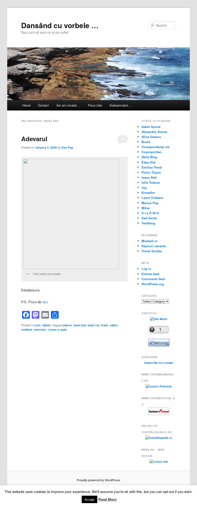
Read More (107, 499)
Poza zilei (95, 105)
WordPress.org (153, 284)
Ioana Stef (149, 177)
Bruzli (146, 141)
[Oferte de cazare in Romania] (159, 386)
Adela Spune (151, 126)
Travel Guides (152, 251)
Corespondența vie (155, 147)
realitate (26, 329)
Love (37, 325)
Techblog (148, 223)
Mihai (146, 208)
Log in (146, 268)
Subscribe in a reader (158, 363)
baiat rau (94, 325)
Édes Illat (148, 162)
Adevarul (34, 138)
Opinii (46, 325)
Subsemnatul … (121, 105)
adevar (67, 325)
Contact (43, 105)
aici (45, 301)
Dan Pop (67, 147)
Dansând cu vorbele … (59, 25)
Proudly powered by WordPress (98, 480)
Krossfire (148, 192)
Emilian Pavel (152, 167)
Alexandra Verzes (154, 131)
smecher (40, 329)
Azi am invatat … (68, 105)
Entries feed (150, 274)
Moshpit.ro (150, 241)
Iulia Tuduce (151, 182)
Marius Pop (150, 203)
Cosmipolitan (151, 152)
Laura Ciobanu (152, 197)
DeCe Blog (149, 157)
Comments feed (153, 279)
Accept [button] (89, 499)
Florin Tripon (151, 172)
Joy (144, 187)
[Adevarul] (74, 214)
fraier (105, 325)
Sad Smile (149, 218)
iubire (114, 325)
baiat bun (80, 325)
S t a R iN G (150, 213)
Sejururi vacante (154, 246)
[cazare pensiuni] (158, 414)
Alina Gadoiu (151, 136)
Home (26, 105)
